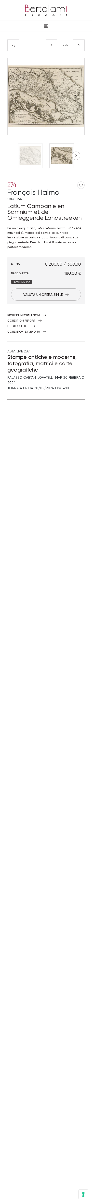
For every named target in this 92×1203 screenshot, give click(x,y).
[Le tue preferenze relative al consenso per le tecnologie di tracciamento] (83, 1194)
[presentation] (16, 96)
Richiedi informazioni (23, 315)
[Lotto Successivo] (79, 45)
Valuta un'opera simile (43, 295)
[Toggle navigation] (46, 26)
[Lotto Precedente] (51, 45)
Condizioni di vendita (23, 331)
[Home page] (46, 9)
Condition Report (21, 320)
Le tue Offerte (18, 326)
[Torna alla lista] (13, 45)
